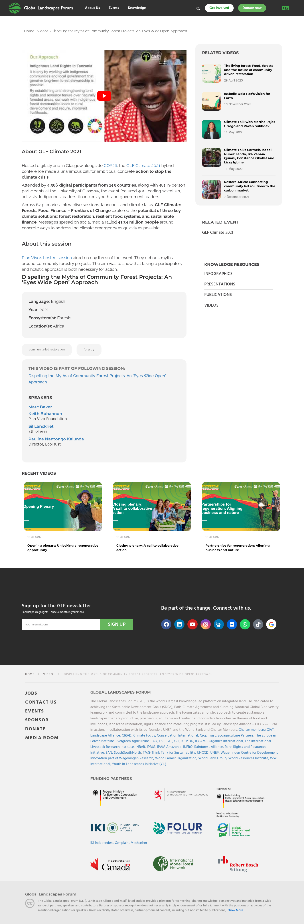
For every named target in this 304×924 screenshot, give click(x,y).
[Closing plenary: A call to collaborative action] (152, 506)
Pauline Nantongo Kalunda (56, 439)
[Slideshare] (219, 624)
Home (29, 31)
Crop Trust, (209, 736)
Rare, (229, 747)
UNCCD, (203, 753)
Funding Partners (111, 778)
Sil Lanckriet (41, 426)
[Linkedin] (179, 624)
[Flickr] (232, 624)
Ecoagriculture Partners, (236, 736)
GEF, (170, 741)
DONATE (35, 729)
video (48, 674)
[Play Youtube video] (104, 96)
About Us (92, 8)
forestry (89, 349)
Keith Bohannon (45, 413)
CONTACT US (41, 702)
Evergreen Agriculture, (133, 741)
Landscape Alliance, (106, 736)
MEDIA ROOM (42, 738)
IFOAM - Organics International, (220, 741)
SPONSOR (37, 720)
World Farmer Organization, (176, 758)
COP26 (110, 165)
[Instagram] (206, 624)
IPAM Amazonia (169, 747)
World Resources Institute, (249, 758)
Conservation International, (178, 736)
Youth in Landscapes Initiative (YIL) (139, 764)
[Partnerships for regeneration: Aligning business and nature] (241, 506)
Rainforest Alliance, (209, 747)
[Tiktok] (258, 624)
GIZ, (177, 741)
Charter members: (252, 730)
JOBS (31, 693)
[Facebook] (166, 624)
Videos (43, 31)
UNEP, (215, 753)
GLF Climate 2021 (143, 165)
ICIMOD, (188, 741)
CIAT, (271, 730)
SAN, (110, 753)
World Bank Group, (213, 758)
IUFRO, (188, 747)
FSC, (162, 741)
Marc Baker (40, 407)
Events (114, 8)
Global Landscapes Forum (48, 8)
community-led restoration (47, 349)
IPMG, (152, 747)
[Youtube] (192, 624)
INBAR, (141, 747)
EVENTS (34, 711)
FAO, (155, 741)
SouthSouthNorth (127, 753)
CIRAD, (127, 736)
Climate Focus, (145, 736)
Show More (235, 910)
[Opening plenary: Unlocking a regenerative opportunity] (63, 506)
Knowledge (137, 8)
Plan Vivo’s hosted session (47, 257)
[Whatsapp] (245, 624)
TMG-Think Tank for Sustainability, (170, 753)
